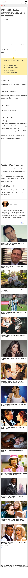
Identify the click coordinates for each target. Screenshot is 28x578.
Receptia (2, 5)
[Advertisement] (14, 30)
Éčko (6, 5)
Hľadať (22, 3)
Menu (26, 3)
